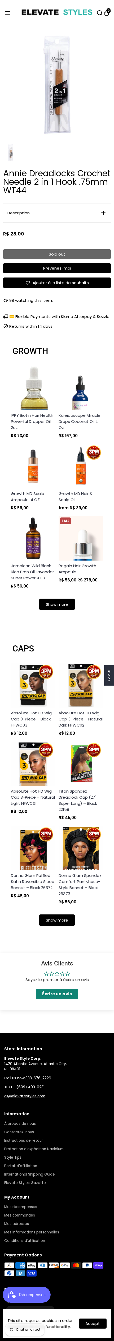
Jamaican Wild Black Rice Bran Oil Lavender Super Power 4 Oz (32, 572)
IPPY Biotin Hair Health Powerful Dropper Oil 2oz (32, 421)
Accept (92, 1323)
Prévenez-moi (57, 268)
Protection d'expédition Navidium (34, 1149)
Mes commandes (19, 1215)
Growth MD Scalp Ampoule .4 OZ (27, 496)
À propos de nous (20, 1123)
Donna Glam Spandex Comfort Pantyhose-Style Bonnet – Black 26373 (80, 884)
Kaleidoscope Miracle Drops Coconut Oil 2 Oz (79, 421)
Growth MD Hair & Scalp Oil (76, 496)
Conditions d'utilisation (24, 1240)
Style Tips (12, 1157)
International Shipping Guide (29, 1174)
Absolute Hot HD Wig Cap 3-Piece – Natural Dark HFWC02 (81, 719)
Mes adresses (16, 1223)
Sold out (57, 254)
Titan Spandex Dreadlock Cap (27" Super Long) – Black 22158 (78, 800)
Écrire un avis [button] (57, 994)
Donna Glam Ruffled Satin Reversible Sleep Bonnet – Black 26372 (32, 881)
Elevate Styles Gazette (25, 1182)
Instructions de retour (23, 1140)
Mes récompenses (20, 1206)
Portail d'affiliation (20, 1165)
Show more (57, 604)
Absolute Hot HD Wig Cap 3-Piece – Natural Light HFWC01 (33, 797)
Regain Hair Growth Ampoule (77, 569)
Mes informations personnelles (31, 1232)
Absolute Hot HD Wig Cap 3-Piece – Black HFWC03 (31, 719)
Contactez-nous (19, 1132)
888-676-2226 (38, 1078)
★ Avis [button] (109, 675)
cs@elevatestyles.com (24, 1096)
